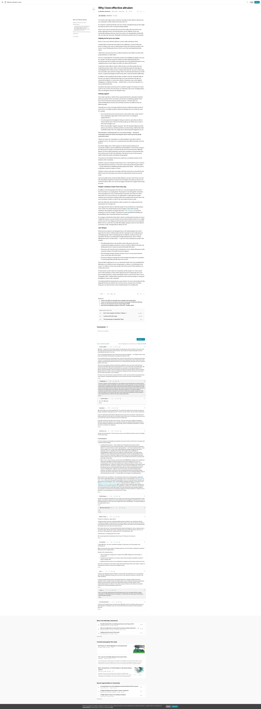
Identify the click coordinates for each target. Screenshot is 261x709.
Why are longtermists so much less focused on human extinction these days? (121, 628)
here (112, 707)
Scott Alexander (107, 692)
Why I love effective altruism (80, 19)
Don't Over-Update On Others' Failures (114, 313)
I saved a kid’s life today (110, 316)
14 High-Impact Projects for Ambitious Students (113, 694)
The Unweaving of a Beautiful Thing (113, 319)
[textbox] (121, 333)
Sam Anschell (103, 696)
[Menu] (2, 2)
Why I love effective (115, 7)
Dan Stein (100, 647)
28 (112, 647)
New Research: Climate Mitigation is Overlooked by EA (112, 645)
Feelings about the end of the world (109, 632)
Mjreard (102, 692)
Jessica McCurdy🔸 (104, 687)
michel (140, 316)
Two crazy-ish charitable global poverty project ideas (112, 657)
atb (141, 319)
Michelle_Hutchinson (105, 11)
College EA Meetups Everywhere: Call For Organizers (114, 690)
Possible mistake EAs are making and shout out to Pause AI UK (117, 624)
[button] (108, 294)
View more (99, 636)
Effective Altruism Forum (14, 2)
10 (114, 658)
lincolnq (140, 313)
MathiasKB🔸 (101, 658)
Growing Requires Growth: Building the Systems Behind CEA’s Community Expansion (122, 686)
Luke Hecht (100, 671)
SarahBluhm (113, 692)
